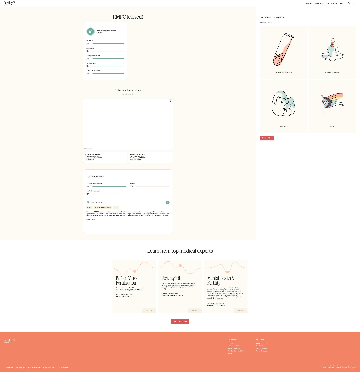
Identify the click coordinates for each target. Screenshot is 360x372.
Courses (309, 3)
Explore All (266, 138)
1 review (99, 32)
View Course (149, 311)
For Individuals (261, 351)
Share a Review (234, 348)
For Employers (261, 348)
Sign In (342, 3)
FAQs (230, 354)
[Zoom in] (170, 101)
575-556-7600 (135, 160)
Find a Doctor (319, 3)
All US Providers (64, 367)
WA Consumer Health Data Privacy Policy (42, 367)
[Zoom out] (170, 104)
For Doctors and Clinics (237, 351)
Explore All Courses (180, 321)
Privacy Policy (20, 367)
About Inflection (332, 3)
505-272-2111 (89, 160)
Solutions (259, 346)
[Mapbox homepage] (88, 149)
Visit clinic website (128, 94)
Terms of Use (8, 367)
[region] (128, 124)
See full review (91, 220)
